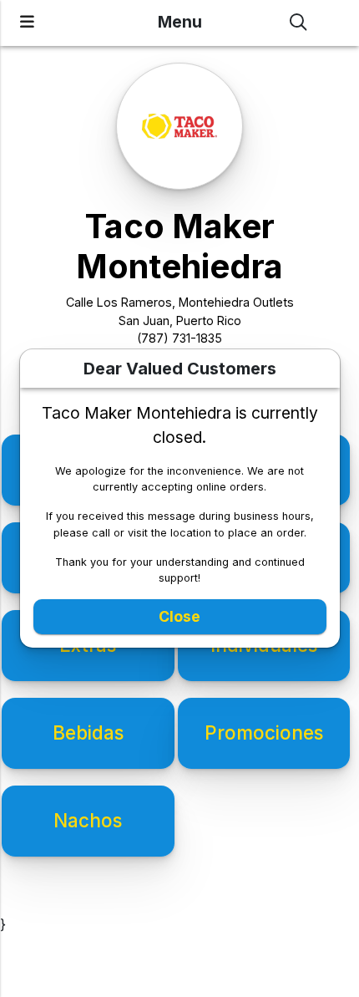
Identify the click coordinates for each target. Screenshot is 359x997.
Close (179, 616)
